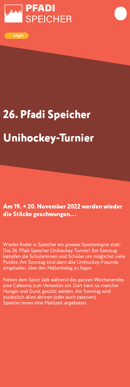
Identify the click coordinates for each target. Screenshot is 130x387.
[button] (120, 13)
